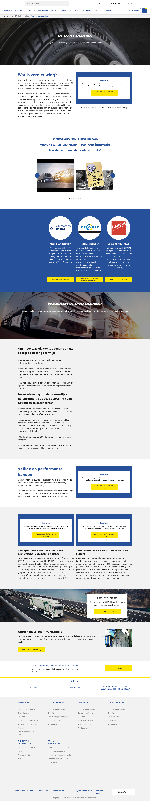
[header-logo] (13, 3)
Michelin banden (22, 16)
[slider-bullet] (69, 198)
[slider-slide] (55, 175)
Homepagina (8, 16)
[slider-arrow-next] (112, 175)
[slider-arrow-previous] (37, 175)
